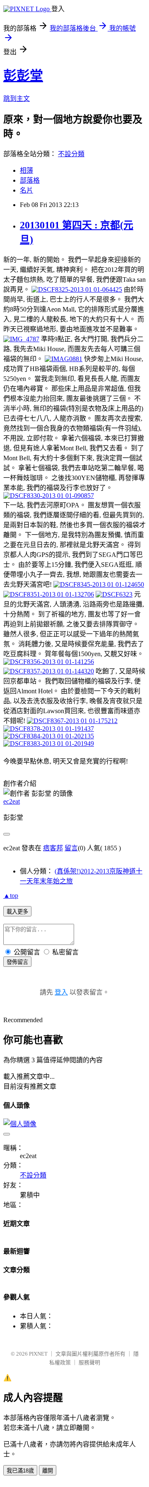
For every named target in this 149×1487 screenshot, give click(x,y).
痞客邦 (53, 848)
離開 (47, 1471)
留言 (71, 848)
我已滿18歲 (20, 1471)
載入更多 (17, 912)
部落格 (30, 180)
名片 (26, 190)
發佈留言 (17, 962)
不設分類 (71, 153)
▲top (10, 895)
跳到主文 (16, 98)
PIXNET (38, 1354)
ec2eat (11, 801)
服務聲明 (89, 1362)
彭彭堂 (23, 75)
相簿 (26, 170)
